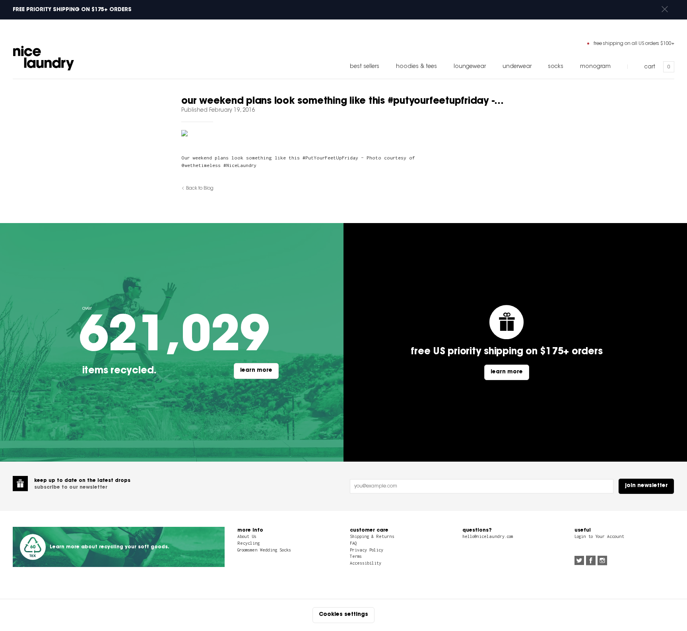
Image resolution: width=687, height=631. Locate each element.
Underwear (517, 67)
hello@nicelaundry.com (487, 536)
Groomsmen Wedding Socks (264, 550)
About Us (246, 536)
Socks (555, 67)
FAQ (353, 543)
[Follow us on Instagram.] (602, 561)
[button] (665, 10)
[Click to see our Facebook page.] (591, 561)
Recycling (248, 543)
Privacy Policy (366, 550)
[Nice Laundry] (43, 58)
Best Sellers (364, 67)
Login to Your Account (599, 536)
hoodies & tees (416, 67)
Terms (356, 556)
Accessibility (365, 563)
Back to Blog (199, 188)
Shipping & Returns (372, 536)
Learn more (256, 370)
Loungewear (470, 67)
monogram (595, 67)
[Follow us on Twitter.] (579, 561)
